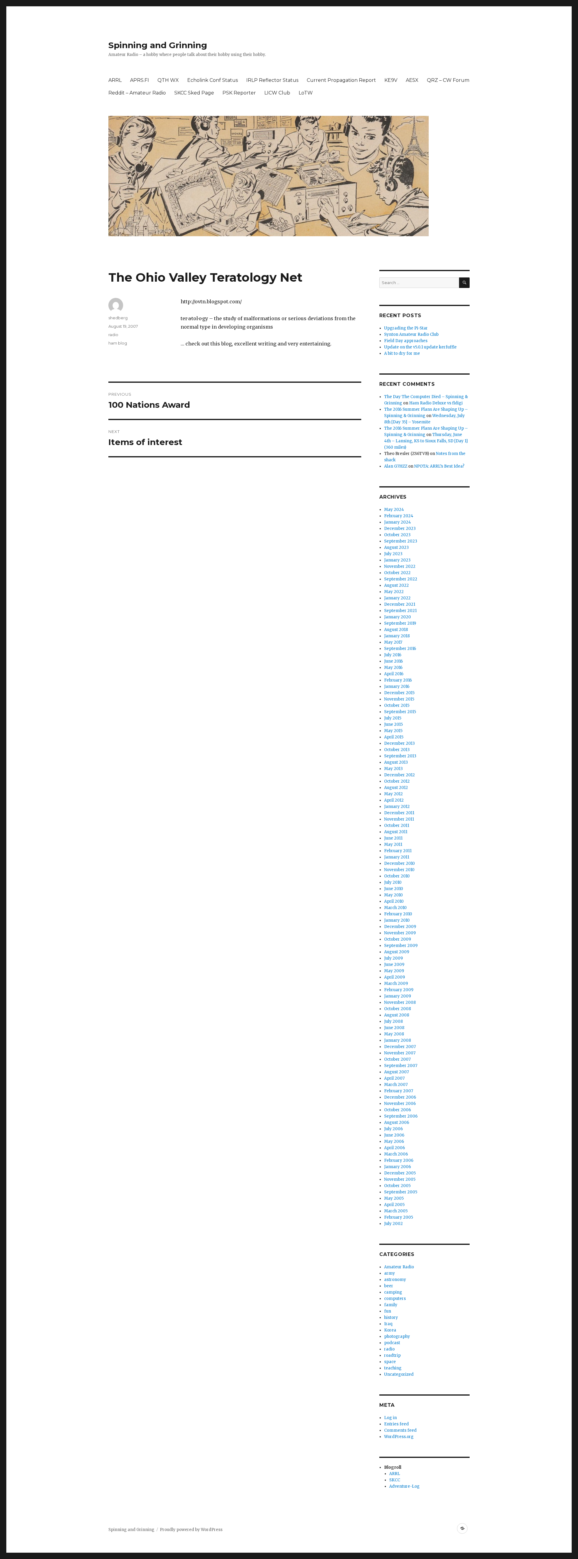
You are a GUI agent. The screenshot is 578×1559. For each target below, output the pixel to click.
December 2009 (400, 926)
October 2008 (397, 1008)
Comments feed (400, 1430)
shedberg (118, 317)
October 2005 (397, 1185)
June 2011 (393, 838)
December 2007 (400, 1046)
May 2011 (393, 844)
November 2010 (399, 869)
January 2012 (397, 806)
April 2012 (394, 800)
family (390, 1304)
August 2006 (396, 1122)
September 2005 (400, 1192)
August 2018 (396, 629)
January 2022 (397, 598)
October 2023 (397, 534)
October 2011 (396, 825)
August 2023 (396, 547)
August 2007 (396, 1072)
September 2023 (400, 541)
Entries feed (396, 1424)
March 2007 (396, 1084)
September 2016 (400, 648)
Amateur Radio (399, 1267)
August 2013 (396, 762)
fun (387, 1311)
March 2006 (396, 1154)
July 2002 (393, 1223)
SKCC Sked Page (194, 93)
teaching (393, 1368)
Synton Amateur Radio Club (411, 334)
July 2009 (393, 958)
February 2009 (398, 989)
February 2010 (398, 914)
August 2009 (396, 951)
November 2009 (400, 933)
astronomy (395, 1279)
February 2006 (398, 1160)
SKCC (394, 1480)
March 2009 (396, 983)
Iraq (388, 1323)
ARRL (115, 80)
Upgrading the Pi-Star (406, 328)
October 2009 (397, 939)
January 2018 (397, 636)
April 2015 (393, 737)
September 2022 (400, 579)
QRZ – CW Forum (448, 80)
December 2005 (400, 1173)
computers (395, 1298)
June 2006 (394, 1135)
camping (393, 1292)
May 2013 (393, 768)
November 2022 (399, 566)
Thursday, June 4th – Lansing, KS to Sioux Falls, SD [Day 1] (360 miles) (426, 441)
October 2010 (397, 876)
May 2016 (393, 667)
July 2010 (393, 882)
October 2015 (396, 705)
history (391, 1317)
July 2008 (393, 1021)
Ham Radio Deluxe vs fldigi (436, 403)
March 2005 (396, 1211)
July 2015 (392, 718)
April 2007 (394, 1078)
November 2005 (399, 1179)
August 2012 (396, 787)
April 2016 (393, 673)
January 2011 (396, 857)
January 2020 (397, 617)
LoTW (306, 93)
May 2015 (393, 730)
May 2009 (394, 970)
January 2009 (397, 996)
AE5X (412, 80)
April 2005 (394, 1204)
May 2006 (394, 1141)
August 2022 (396, 585)
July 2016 (392, 654)
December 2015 (399, 692)
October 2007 (397, 1059)
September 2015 (400, 711)
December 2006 (400, 1097)
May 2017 (393, 642)
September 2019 (400, 623)
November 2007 (399, 1053)
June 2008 (394, 1027)
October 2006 (397, 1109)
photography (397, 1336)
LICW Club (277, 93)
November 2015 (399, 699)
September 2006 (401, 1116)
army (389, 1273)
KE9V (390, 80)
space (390, 1361)
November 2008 (400, 1002)
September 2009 (401, 945)
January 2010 (397, 920)
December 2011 (399, 812)
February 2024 (398, 515)
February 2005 (398, 1217)
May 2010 (393, 895)
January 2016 (396, 686)
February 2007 (398, 1090)
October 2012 (397, 781)
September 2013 (400, 756)
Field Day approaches (405, 340)
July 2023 (393, 553)
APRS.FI (139, 80)
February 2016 (398, 680)
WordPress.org (399, 1436)
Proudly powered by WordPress (191, 1529)
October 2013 (397, 749)
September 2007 (400, 1065)
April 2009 (394, 977)
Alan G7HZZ (395, 466)
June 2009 (394, 964)
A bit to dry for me (402, 353)
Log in (390, 1417)
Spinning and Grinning (157, 45)
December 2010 (399, 863)
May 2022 (394, 591)
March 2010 (395, 907)
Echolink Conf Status (212, 80)
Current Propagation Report (341, 80)
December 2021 (399, 604)
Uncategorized (399, 1374)
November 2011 (399, 819)
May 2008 (394, 1034)
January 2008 (397, 1040)
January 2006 (397, 1166)
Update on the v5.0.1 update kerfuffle (420, 347)
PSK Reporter (239, 93)
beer (388, 1285)
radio (113, 334)
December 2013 (399, 743)
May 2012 (393, 794)
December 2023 (400, 528)
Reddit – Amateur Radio (137, 93)
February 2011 (398, 850)
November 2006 (400, 1103)
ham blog (117, 343)
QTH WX (168, 80)
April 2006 (394, 1147)
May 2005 (394, 1198)
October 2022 (397, 572)
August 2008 (396, 1015)
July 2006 (393, 1128)
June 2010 (393, 888)
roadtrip (392, 1355)
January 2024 (397, 522)
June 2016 (393, 661)
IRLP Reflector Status (272, 80)
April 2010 (394, 901)
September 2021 (400, 610)
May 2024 (394, 509)
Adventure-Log (404, 1486)
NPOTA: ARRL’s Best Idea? (439, 466)
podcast (392, 1342)
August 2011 (395, 831)
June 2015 (393, 724)
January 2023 (397, 560)
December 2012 (399, 775)
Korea (390, 1330)
